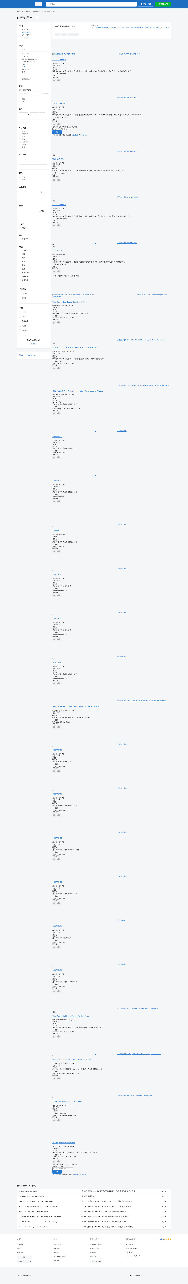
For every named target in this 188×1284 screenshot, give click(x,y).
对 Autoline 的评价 (60, 1256)
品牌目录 (57, 1260)
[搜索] (48, 4)
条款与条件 (57, 1245)
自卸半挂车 (57, 437)
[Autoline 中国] (25, 4)
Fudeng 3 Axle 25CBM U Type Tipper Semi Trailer (72, 1059)
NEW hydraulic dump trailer (63, 1143)
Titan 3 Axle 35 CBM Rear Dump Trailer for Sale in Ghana (75, 348)
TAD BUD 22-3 (58, 159)
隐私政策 (75, 135)
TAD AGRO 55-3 (59, 60)
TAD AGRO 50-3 (59, 103)
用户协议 (83, 135)
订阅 (57, 132)
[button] (54, 80)
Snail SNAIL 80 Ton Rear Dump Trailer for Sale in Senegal (75, 706)
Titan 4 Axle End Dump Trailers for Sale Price (70, 1016)
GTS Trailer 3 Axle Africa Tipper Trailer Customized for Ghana (77, 391)
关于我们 (20, 1245)
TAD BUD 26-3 (58, 250)
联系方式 (20, 1252)
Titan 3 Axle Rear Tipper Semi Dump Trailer (70, 302)
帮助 (18, 1248)
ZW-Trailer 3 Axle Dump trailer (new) (67, 1101)
